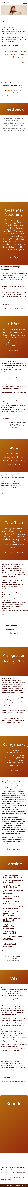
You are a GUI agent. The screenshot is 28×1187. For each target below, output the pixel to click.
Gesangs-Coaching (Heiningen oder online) (13, 876)
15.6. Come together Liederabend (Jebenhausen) (12, 913)
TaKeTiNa (22, 615)
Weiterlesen (6, 1077)
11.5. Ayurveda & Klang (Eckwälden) (12, 897)
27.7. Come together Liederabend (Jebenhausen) (12, 926)
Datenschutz (23, 1185)
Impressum (16, 1185)
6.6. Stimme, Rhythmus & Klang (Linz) (13, 902)
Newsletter (9, 90)
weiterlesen (6, 304)
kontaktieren (12, 39)
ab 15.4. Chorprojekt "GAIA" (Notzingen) (12, 886)
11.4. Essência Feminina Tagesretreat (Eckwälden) (13, 892)
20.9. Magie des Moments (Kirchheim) (12, 932)
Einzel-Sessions (10, 626)
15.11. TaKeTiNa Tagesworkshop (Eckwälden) (9, 944)
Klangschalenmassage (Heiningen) (13, 881)
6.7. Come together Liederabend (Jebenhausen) (11, 920)
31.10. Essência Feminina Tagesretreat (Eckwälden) (13, 938)
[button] (1, 155)
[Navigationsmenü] (25, 2)
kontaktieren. (5, 724)
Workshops (9, 629)
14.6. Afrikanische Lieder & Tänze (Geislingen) (13, 907)
